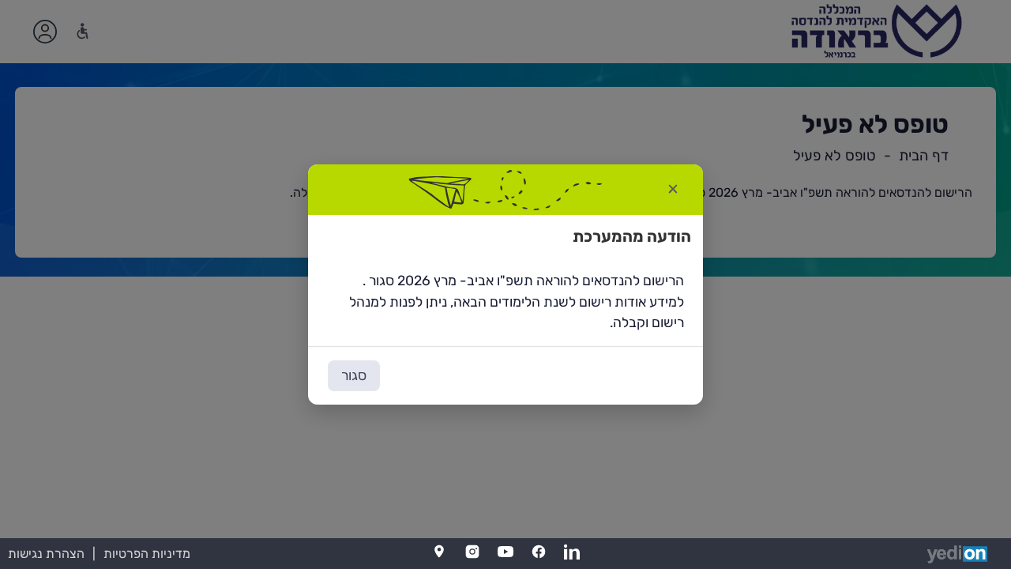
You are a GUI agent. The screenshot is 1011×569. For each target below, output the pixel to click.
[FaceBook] (539, 552)
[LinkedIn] (572, 552)
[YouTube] (505, 552)
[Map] (439, 552)
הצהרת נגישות (46, 553)
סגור (353, 375)
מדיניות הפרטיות (146, 553)
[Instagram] (472, 552)
